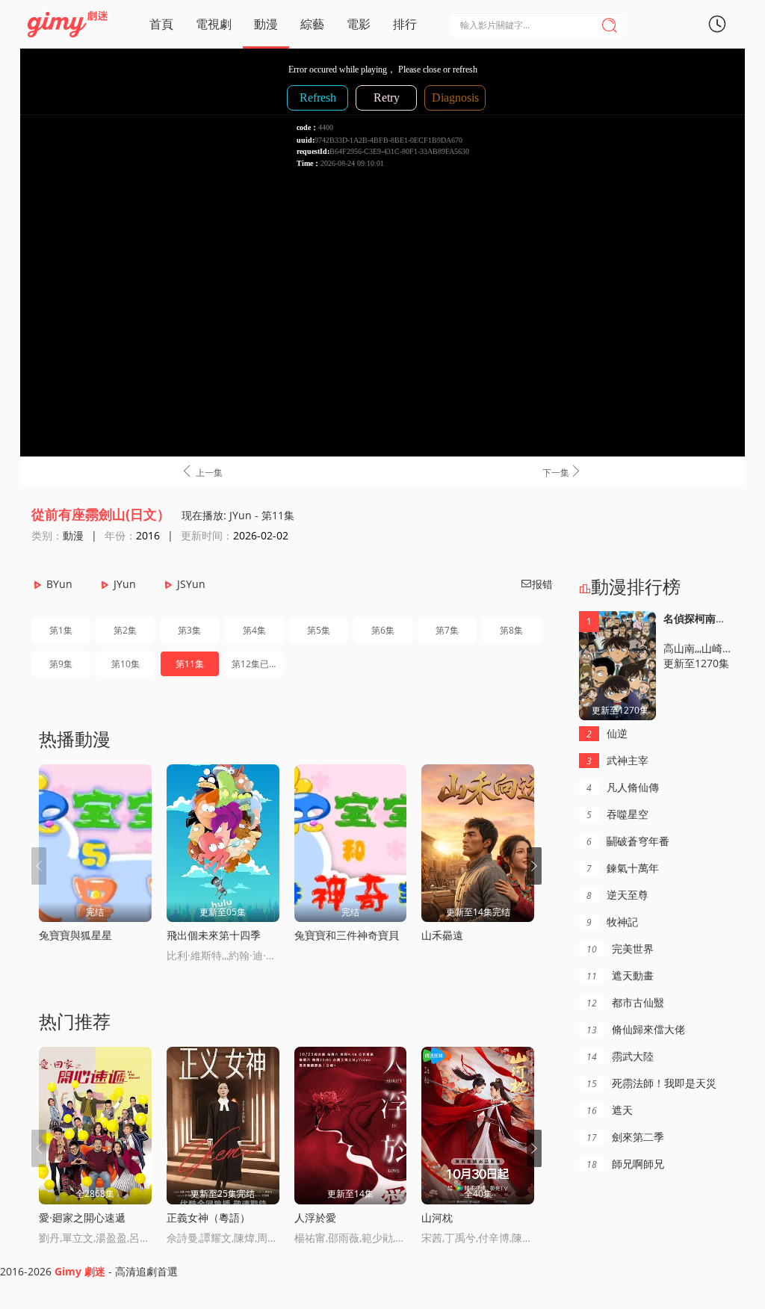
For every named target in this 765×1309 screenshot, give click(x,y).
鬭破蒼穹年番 (627, 841)
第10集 (125, 663)
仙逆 (607, 733)
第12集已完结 (258, 663)
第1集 (60, 630)
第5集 (318, 630)
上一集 (201, 471)
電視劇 (214, 24)
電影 (359, 24)
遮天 (609, 1110)
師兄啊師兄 (625, 1164)
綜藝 (312, 24)
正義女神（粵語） (208, 1217)
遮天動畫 (620, 975)
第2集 (125, 630)
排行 (405, 24)
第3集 (189, 630)
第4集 (254, 630)
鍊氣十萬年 (622, 868)
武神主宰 (617, 760)
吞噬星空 (617, 814)
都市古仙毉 (625, 1002)
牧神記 (612, 922)
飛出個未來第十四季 (214, 935)
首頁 (161, 24)
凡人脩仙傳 (622, 787)
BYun (59, 584)
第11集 (190, 663)
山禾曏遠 (442, 935)
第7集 (447, 630)
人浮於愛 (315, 1217)
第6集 (382, 630)
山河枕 (437, 1217)
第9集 (60, 663)
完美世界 (620, 948)
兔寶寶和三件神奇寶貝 (346, 935)
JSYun (191, 584)
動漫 (266, 24)
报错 (536, 584)
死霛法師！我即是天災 (651, 1083)
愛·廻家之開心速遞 (82, 1217)
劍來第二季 (625, 1137)
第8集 (511, 630)
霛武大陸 (620, 1056)
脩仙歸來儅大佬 (635, 1029)
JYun (125, 584)
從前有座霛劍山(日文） (100, 514)
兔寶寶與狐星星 (75, 935)
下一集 (562, 471)
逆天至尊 (617, 895)
